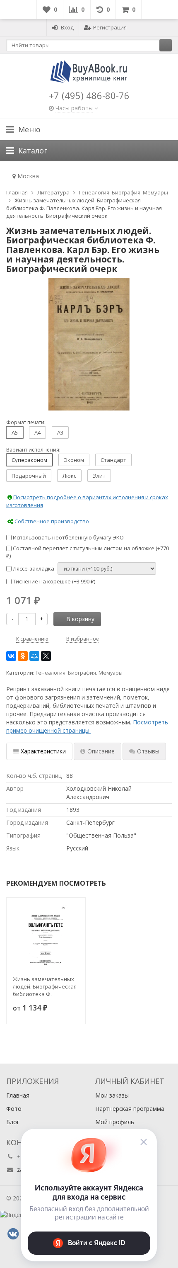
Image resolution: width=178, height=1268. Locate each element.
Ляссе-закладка (33, 568)
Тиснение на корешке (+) (53, 581)
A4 (37, 432)
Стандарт (113, 460)
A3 (60, 432)
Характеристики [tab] (43, 751)
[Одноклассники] (23, 656)
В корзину (80, 619)
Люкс (69, 475)
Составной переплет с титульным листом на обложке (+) (87, 552)
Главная (17, 1095)
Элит (99, 475)
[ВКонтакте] (11, 656)
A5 (15, 432)
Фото (14, 1109)
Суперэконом (29, 460)
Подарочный (29, 475)
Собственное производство (51, 521)
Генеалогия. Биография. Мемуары (79, 672)
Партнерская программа (129, 1109)
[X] (46, 656)
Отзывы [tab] (148, 751)
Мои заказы (112, 1095)
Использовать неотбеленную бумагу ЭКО (68, 537)
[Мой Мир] (34, 656)
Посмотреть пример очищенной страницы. (87, 726)
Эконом (74, 460)
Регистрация (110, 27)
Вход (67, 27)
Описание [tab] (101, 751)
